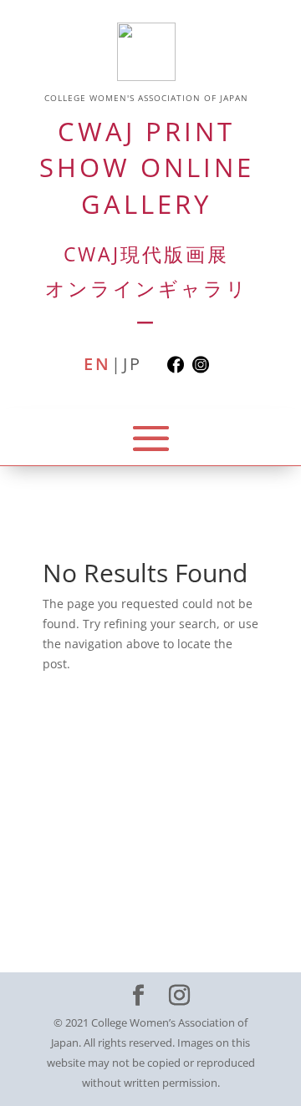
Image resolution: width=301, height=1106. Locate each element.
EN (97, 364)
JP (132, 364)
